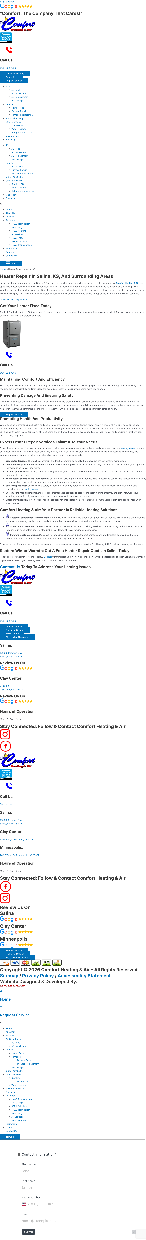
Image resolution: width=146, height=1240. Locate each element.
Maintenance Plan (15, 1088)
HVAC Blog (16, 227)
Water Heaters (18, 129)
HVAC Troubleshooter (22, 245)
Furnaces (16, 1056)
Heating (10, 104)
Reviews (10, 216)
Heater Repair (18, 107)
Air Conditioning (14, 1039)
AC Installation (18, 93)
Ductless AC (17, 125)
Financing (11, 139)
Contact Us (11, 255)
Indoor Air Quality (14, 118)
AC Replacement (19, 97)
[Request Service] (1, 1007)
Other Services (13, 122)
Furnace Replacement (22, 114)
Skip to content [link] (7, 1)
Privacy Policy (38, 975)
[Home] (1, 991)
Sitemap (9, 975)
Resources (11, 220)
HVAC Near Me (18, 230)
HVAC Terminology (20, 223)
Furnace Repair (19, 111)
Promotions (11, 248)
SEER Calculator (19, 241)
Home (9, 209)
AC (7, 86)
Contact (48, 556)
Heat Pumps (17, 100)
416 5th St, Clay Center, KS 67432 (17, 839)
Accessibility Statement (84, 975)
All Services (17, 234)
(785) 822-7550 (8, 68)
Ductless (15, 1078)
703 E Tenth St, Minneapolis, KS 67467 (19, 855)
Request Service (15, 1015)
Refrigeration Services (22, 132)
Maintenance (12, 136)
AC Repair (16, 90)
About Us (10, 213)
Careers (10, 252)
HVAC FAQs (17, 238)
